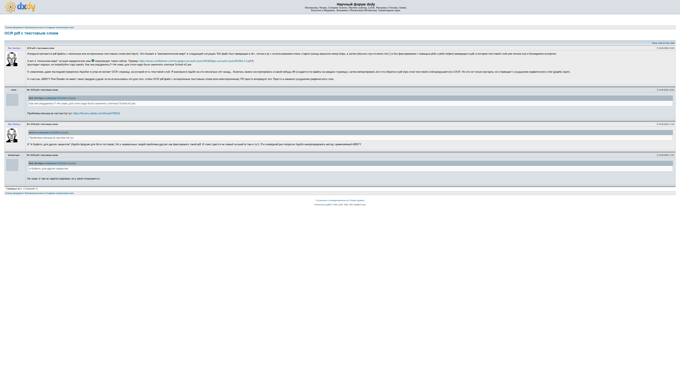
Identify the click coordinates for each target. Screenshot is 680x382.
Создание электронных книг (60, 193)
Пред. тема (657, 43)
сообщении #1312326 (48, 132)
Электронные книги (34, 193)
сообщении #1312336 (55, 163)
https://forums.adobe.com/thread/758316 (96, 113)
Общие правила (357, 200)
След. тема (669, 43)
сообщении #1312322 (55, 98)
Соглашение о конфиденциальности (332, 200)
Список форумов (13, 193)
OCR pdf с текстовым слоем (31, 33)
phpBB (328, 205)
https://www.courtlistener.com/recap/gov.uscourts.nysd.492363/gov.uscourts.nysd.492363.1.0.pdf (195, 61)
